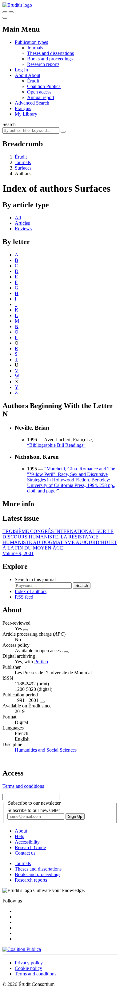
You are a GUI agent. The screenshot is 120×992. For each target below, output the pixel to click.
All (18, 217)
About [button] (21, 75)
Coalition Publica (44, 86)
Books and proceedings (50, 58)
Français (23, 108)
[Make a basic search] (4, 12)
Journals (35, 47)
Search (9, 124)
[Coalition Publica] (21, 949)
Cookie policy (28, 968)
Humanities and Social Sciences (46, 750)
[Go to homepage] (17, 5)
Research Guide (30, 847)
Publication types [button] (31, 42)
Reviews (23, 228)
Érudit (33, 80)
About (34, 75)
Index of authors (30, 591)
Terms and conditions (23, 786)
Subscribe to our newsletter (33, 810)
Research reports (43, 64)
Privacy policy (29, 962)
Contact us (25, 853)
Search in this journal (35, 579)
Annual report (40, 97)
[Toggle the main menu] (4, 18)
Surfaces (23, 167)
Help (19, 836)
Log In (21, 69)
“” (56, 445)
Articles (22, 223)
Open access (39, 91)
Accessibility (27, 842)
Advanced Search (32, 102)
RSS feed (24, 596)
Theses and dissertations (50, 53)
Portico (41, 661)
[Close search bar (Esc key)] (11, 12)
